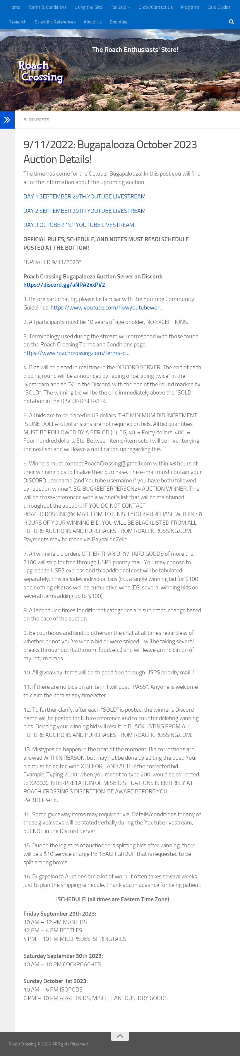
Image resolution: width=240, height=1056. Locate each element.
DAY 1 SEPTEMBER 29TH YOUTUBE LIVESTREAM (84, 196)
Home (14, 7)
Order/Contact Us (155, 7)
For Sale (118, 7)
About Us (93, 22)
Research (17, 22)
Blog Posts (36, 120)
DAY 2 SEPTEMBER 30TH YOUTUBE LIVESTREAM (84, 210)
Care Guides (219, 7)
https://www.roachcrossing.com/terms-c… (76, 352)
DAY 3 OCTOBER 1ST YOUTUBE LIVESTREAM (78, 224)
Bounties (118, 22)
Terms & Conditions (47, 7)
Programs (190, 7)
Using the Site (88, 7)
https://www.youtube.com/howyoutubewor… (107, 307)
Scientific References (55, 22)
